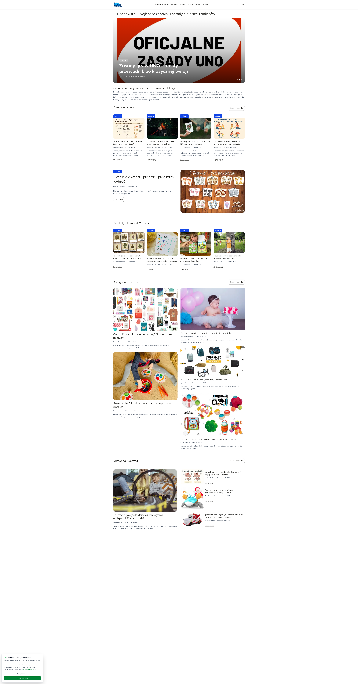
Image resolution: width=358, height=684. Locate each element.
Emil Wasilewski (118, 147)
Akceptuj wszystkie (22, 678)
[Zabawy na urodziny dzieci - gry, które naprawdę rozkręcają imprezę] (179, 50)
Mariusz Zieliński (124, 76)
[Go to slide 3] (241, 80)
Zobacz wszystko (236, 108)
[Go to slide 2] (239, 79)
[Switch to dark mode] (243, 4)
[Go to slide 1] (237, 79)
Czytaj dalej (119, 199)
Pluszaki (205, 4)
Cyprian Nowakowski (153, 147)
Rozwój (190, 4)
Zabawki (182, 4)
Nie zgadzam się (22, 674)
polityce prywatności (29, 669)
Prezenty (174, 4)
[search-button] (238, 4)
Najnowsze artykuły (162, 4)
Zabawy (198, 4)
